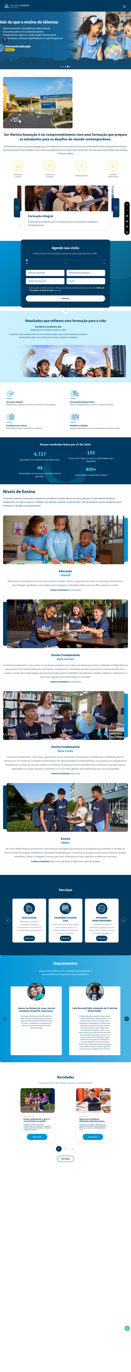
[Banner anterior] (5, 40)
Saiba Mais (37, 1137)
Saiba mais (29, 938)
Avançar (65, 298)
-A (127, 210)
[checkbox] (27, 288)
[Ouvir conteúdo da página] (127, 232)
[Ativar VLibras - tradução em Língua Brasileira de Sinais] (127, 226)
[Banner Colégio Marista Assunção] (65, 39)
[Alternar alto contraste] (127, 216)
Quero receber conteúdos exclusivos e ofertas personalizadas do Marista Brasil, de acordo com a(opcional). (66, 289)
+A (127, 204)
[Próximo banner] (120, 40)
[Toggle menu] (124, 6)
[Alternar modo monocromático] (127, 221)
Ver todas (65, 1158)
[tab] (61, 66)
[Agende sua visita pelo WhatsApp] (127, 1328)
